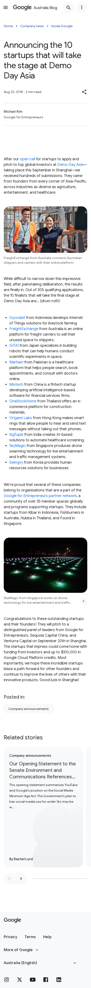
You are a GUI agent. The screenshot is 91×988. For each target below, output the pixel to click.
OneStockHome (22, 401)
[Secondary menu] (81, 7)
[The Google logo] (12, 920)
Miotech (16, 384)
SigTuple (16, 434)
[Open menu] (5, 7)
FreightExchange (23, 329)
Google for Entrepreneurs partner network (40, 496)
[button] (84, 91)
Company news (32, 26)
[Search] (68, 7)
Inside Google (62, 26)
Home (8, 26)
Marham (16, 362)
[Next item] (21, 878)
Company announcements (28, 709)
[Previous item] (9, 878)
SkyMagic (17, 445)
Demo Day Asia (70, 164)
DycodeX (17, 317)
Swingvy (16, 462)
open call (27, 159)
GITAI (14, 345)
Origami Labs (20, 418)
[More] (83, 601)
